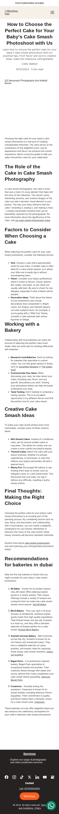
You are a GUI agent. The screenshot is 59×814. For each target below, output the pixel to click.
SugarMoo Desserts (28, 366)
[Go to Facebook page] (6, 777)
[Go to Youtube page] (45, 777)
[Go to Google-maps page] (52, 777)
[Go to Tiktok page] (22, 777)
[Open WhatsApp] (51, 805)
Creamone (39, 702)
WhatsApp (29, 796)
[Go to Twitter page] (29, 777)
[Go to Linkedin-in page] (37, 777)
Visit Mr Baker (39, 604)
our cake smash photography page (32, 220)
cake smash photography (37, 543)
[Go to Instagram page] (14, 777)
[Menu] (52, 12)
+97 (26, 788)
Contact (29, 783)
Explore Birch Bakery (28, 629)
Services (29, 753)
